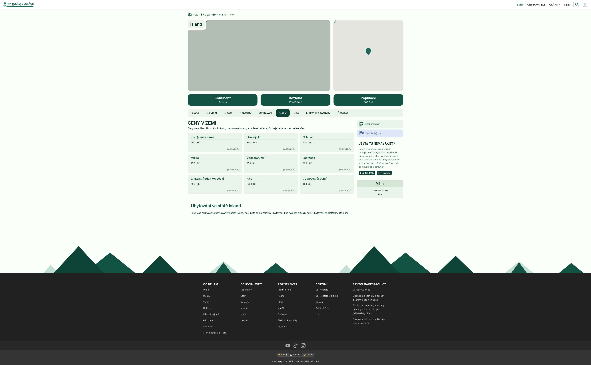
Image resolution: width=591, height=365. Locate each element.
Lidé (296, 112)
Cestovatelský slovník (327, 295)
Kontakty (245, 112)
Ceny (282, 112)
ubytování (277, 212)
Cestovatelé (536, 4)
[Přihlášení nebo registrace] (585, 4)
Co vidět (211, 112)
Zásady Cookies (361, 289)
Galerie (207, 308)
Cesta (228, 112)
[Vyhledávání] (577, 5)
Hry (317, 314)
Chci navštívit (372, 124)
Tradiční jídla (284, 289)
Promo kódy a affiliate (214, 332)
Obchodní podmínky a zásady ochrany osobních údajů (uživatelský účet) (368, 309)
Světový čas (322, 308)
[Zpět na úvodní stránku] (18, 5)
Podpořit (207, 326)
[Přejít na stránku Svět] (190, 14)
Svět (520, 4)
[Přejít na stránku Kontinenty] (196, 14)
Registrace (367, 173)
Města (244, 308)
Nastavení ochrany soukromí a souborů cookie (369, 321)
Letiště (244, 320)
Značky (282, 308)
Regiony (245, 302)
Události (320, 302)
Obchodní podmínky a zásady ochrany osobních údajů (368, 297)
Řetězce (343, 112)
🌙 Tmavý (308, 354)
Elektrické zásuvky (318, 112)
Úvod (206, 289)
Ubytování (265, 112)
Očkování (283, 326)
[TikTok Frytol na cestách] (295, 346)
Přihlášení (384, 173)
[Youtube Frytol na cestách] (288, 346)
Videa (567, 4)
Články (554, 4)
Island (222, 14)
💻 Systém (295, 354)
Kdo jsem (208, 320)
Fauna (281, 295)
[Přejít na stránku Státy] (214, 14)
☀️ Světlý (282, 354)
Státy (243, 295)
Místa (243, 314)
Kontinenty (246, 289)
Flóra (280, 302)
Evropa (205, 14)
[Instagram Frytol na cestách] (303, 346)
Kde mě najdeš (211, 314)
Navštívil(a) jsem (374, 133)
